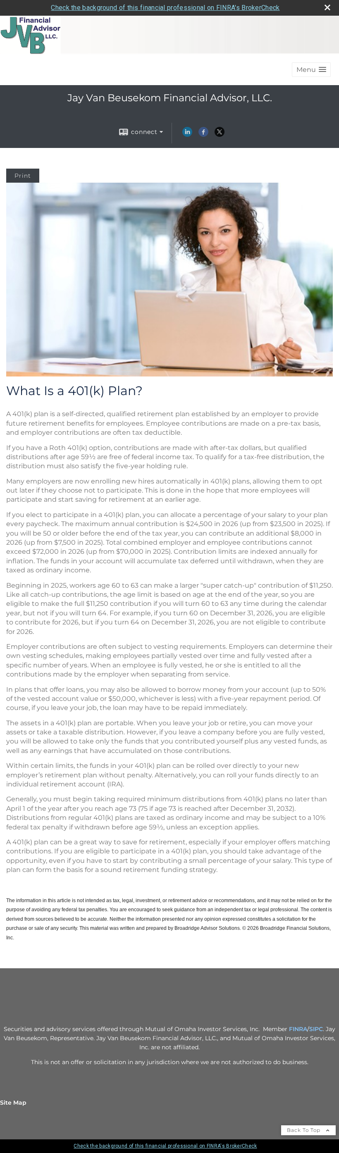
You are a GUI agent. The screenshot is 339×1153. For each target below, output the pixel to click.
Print (22, 175)
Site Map (13, 1102)
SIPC (316, 1029)
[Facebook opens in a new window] (203, 134)
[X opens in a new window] (219, 134)
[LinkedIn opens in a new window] (187, 134)
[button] (311, 69)
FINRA (298, 1029)
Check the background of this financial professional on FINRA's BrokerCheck (165, 8)
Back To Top (304, 1130)
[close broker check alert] (327, 7)
